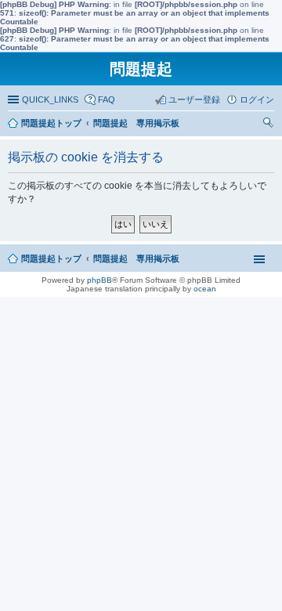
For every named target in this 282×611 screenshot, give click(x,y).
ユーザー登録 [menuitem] (194, 99)
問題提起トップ (51, 258)
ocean (204, 288)
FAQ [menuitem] (106, 99)
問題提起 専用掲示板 (136, 258)
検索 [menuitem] (270, 124)
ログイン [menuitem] (257, 99)
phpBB (99, 280)
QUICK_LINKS (50, 99)
